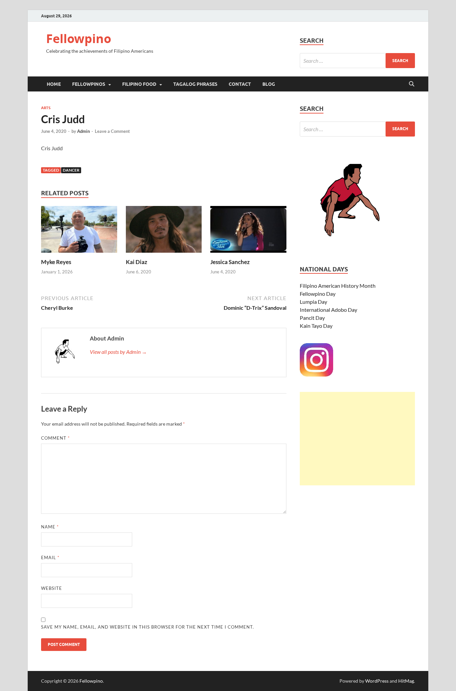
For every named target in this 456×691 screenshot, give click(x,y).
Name (50, 526)
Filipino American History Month (338, 285)
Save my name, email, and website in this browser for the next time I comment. (147, 627)
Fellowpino (78, 38)
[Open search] (412, 84)
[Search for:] (357, 60)
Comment (55, 438)
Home (54, 84)
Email (50, 557)
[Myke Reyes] (79, 231)
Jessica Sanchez (230, 261)
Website (51, 588)
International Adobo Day (328, 309)
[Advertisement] (357, 438)
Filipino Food (139, 84)
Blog (268, 84)
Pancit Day (312, 317)
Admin (83, 131)
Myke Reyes (56, 261)
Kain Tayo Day (316, 325)
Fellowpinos (88, 84)
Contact (240, 84)
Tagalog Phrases (195, 84)
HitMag (406, 681)
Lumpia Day (313, 301)
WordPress (377, 681)
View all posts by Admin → (118, 352)
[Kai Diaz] (164, 231)
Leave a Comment (112, 131)
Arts (45, 107)
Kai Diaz (136, 261)
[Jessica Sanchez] (248, 231)
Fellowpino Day (317, 293)
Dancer (71, 170)
